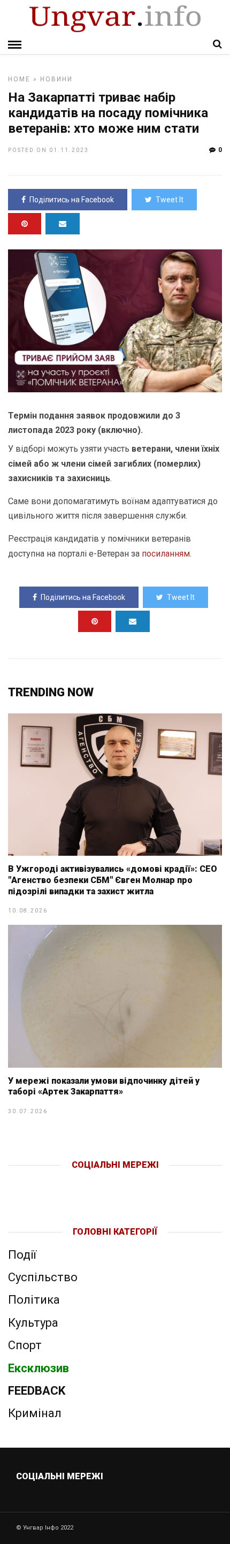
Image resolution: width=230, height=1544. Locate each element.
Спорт (25, 1345)
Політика (34, 1299)
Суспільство (43, 1277)
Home (19, 79)
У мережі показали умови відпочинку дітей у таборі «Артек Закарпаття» (104, 1086)
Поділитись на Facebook (71, 199)
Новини (56, 79)
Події (22, 1254)
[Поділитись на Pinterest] (24, 223)
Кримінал (35, 1413)
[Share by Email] (62, 223)
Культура (33, 1322)
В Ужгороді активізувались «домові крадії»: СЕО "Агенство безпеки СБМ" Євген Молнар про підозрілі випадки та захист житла (112, 880)
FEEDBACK (36, 1390)
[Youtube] (116, 1182)
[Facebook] (93, 1182)
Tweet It (169, 199)
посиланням (166, 554)
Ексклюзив (38, 1368)
